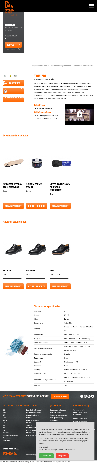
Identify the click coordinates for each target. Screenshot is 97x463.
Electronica (30, 433)
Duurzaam (6, 440)
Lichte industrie (32, 428)
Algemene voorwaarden (58, 415)
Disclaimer (54, 420)
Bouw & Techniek (32, 420)
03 (4, 425)
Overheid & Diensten (33, 435)
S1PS (5, 420)
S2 (4, 415)
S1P (4, 417)
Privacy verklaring (56, 417)
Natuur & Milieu (32, 430)
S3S (4, 412)
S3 (4, 410)
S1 (4, 423)
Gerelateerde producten (61, 65)
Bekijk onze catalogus (58, 410)
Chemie (29, 417)
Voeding (29, 425)
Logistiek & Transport (34, 410)
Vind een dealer (55, 412)
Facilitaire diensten (33, 412)
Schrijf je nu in (60, 396)
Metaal (28, 423)
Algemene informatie (40, 65)
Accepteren (46, 456)
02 (4, 428)
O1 (4, 430)
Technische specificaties (83, 65)
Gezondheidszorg (32, 415)
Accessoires (7, 438)
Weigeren (62, 456)
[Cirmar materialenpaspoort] (13, 91)
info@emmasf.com (80, 418)
